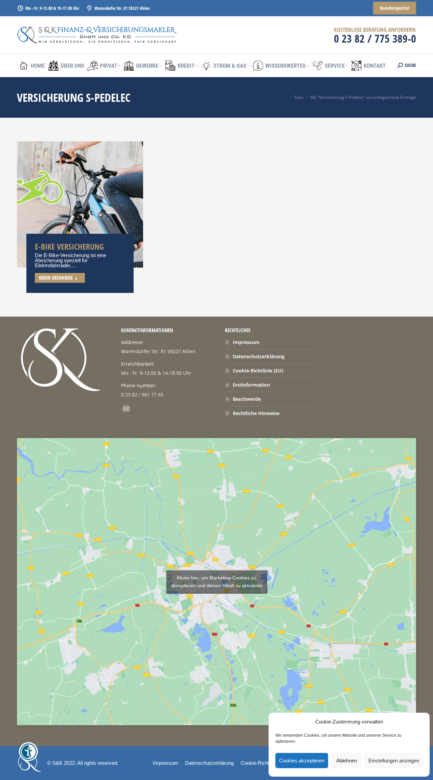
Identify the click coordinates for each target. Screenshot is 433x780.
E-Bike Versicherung (69, 246)
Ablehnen (346, 760)
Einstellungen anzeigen (393, 760)
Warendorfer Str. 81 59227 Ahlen (122, 8)
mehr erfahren (55, 277)
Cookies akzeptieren (301, 760)
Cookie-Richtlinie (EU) (258, 370)
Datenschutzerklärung (258, 356)
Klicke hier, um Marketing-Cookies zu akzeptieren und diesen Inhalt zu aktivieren (217, 581)
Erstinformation (251, 385)
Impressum (246, 342)
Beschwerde (247, 399)
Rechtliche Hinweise (256, 413)
